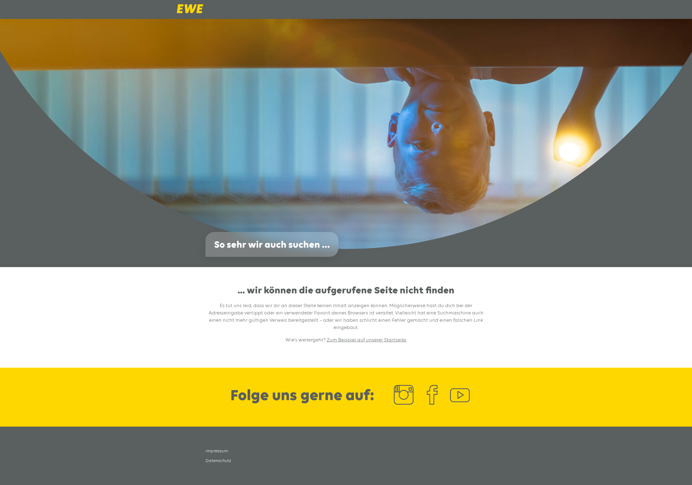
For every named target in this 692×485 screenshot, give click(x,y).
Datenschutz (218, 460)
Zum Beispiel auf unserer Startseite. (367, 340)
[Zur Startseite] (190, 11)
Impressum (216, 450)
